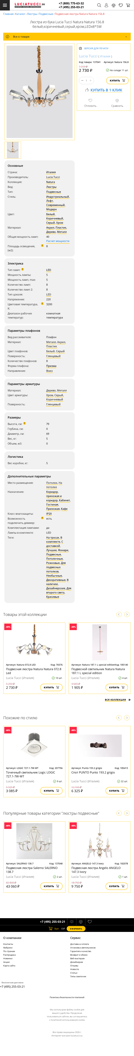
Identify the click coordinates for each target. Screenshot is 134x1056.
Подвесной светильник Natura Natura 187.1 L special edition (98, 671)
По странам (9, 951)
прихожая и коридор (54, 498)
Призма (51, 366)
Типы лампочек (78, 976)
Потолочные (54, 558)
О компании (12, 938)
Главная (8, 14)
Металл (62, 232)
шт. (56, 928)
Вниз (49, 371)
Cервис (75, 938)
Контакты (8, 944)
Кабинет (64, 500)
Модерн (51, 209)
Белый (50, 214)
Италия (51, 172)
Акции (6, 962)
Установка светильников (82, 947)
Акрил (50, 227)
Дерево (51, 232)
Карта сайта (9, 965)
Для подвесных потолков (56, 567)
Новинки (7, 958)
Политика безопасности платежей (67, 997)
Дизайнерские (55, 588)
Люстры (32, 14)
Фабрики (7, 947)
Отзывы (74, 965)
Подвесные (46, 14)
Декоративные (56, 580)
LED (48, 270)
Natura (50, 182)
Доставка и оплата (79, 944)
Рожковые (53, 563)
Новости (74, 969)
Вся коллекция (115, 699)
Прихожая (53, 509)
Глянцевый (53, 356)
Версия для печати (96, 48)
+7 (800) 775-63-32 (71, 3)
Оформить (76, 928)
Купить (115, 80)
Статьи (73, 972)
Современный (55, 205)
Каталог (20, 14)
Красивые (52, 597)
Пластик (61, 227)
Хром (59, 222)
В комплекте (54, 540)
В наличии (57, 582)
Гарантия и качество (80, 951)
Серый (50, 222)
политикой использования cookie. (67, 1019)
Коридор (52, 492)
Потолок (51, 483)
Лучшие (51, 550)
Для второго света (58, 590)
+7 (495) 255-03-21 (71, 7)
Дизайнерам (76, 962)
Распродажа (9, 954)
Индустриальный (57, 196)
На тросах (52, 537)
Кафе (64, 509)
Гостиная (52, 504)
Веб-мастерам (77, 958)
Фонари (63, 550)
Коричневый (54, 218)
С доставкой (54, 544)
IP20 (49, 513)
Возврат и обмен (78, 954)
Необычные (54, 575)
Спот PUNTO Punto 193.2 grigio (93, 772)
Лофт (49, 201)
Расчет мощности (57, 241)
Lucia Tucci (53, 177)
